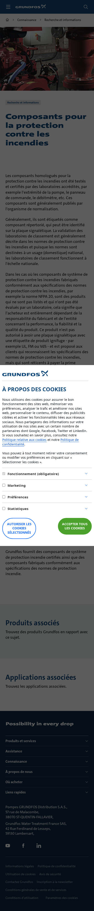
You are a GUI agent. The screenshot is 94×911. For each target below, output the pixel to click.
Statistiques (18, 508)
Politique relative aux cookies (24, 439)
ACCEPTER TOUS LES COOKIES (75, 526)
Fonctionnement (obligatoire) (33, 473)
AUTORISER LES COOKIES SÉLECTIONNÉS (19, 528)
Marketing (17, 485)
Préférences (18, 497)
